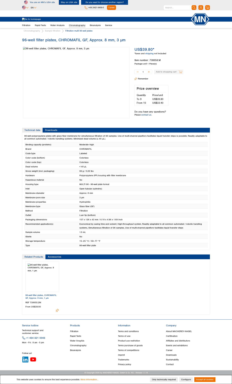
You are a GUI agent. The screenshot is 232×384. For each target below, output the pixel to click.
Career (169, 350)
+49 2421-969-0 (96, 7)
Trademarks (123, 359)
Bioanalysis (75, 350)
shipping (149, 53)
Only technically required (164, 379)
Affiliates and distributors (178, 340)
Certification (172, 336)
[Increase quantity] (149, 71)
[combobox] (180, 7)
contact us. (146, 114)
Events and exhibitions (177, 345)
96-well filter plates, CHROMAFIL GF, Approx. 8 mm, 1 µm (41, 296)
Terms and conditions (128, 331)
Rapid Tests (75, 336)
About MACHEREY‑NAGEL (179, 331)
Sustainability (172, 359)
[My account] (200, 7)
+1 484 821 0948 (35, 338)
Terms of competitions (128, 350)
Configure (186, 379)
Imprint (121, 355)
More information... (89, 379)
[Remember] (57, 310)
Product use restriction (129, 340)
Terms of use (124, 336)
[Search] (194, 7)
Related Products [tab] (33, 256)
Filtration (74, 331)
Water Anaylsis (77, 340)
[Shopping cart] (207, 7)
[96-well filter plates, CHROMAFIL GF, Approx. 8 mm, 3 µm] (76, 82)
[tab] (32, 130)
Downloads (171, 355)
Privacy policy (124, 364)
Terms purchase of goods (130, 345)
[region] (76, 80)
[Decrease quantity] (137, 71)
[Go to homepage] (106, 19)
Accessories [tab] (54, 256)
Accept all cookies (205, 379)
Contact (170, 364)
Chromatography (78, 345)
